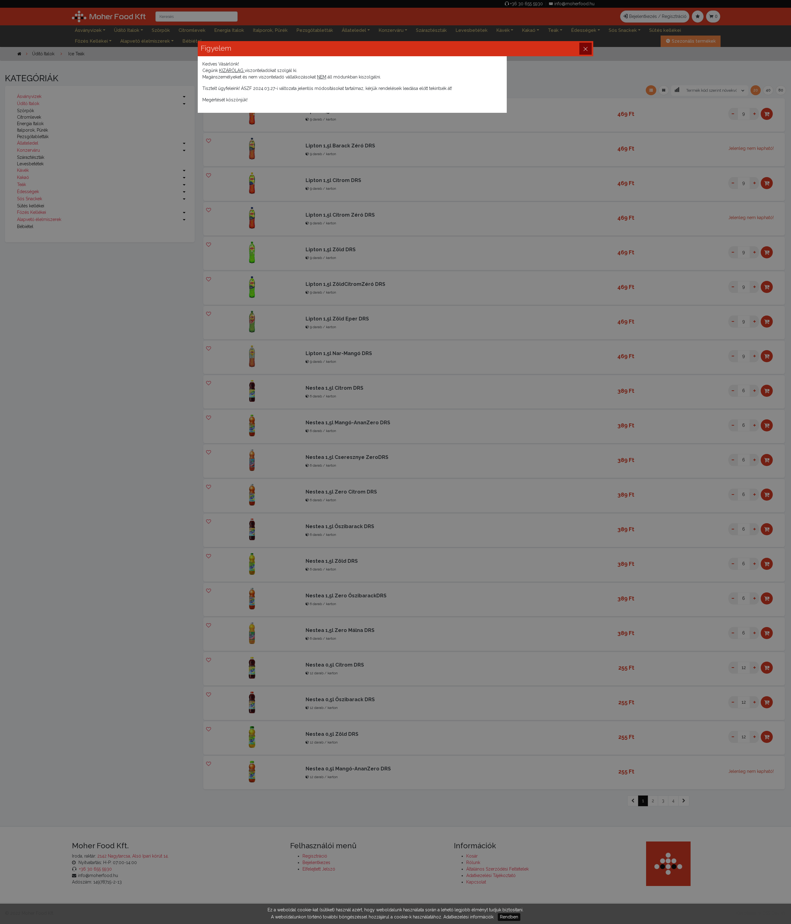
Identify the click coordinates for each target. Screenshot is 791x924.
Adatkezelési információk (468, 916)
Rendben (509, 916)
